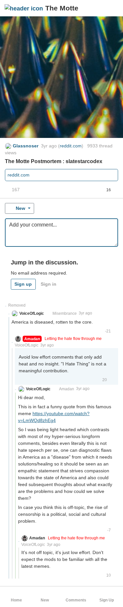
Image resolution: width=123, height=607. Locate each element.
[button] (112, 8)
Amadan (66, 389)
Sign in (48, 284)
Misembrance (64, 313)
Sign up (23, 284)
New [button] (20, 208)
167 (16, 189)
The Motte (61, 8)
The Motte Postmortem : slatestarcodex (53, 161)
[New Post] (102, 8)
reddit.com (71, 145)
